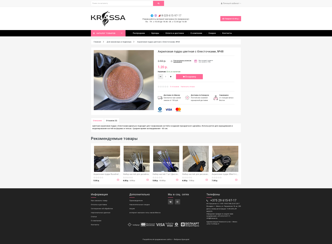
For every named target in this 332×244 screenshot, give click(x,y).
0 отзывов (174, 87)
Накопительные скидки (139, 205)
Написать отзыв (188, 87)
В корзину (190, 76)
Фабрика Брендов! (181, 239)
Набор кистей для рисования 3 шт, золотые (203, 174)
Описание (97, 121)
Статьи (94, 217)
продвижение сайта (163, 239)
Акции (132, 209)
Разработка (147, 239)
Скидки (212, 33)
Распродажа (139, 33)
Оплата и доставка (174, 33)
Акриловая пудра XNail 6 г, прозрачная (230, 174)
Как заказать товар (99, 201)
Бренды (155, 33)
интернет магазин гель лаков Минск (145, 213)
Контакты (227, 33)
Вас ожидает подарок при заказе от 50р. (206, 61)
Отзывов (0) (111, 121)
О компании (196, 33)
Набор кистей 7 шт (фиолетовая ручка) (171, 174)
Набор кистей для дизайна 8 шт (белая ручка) (145, 174)
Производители (136, 201)
